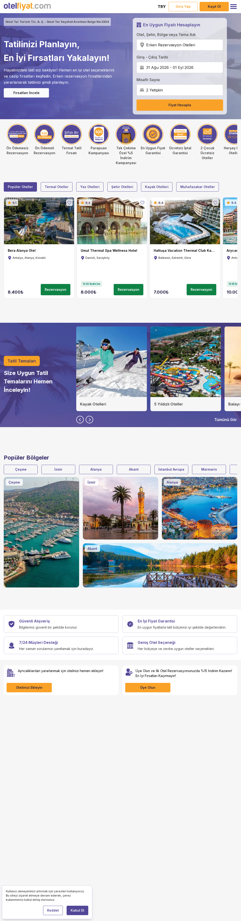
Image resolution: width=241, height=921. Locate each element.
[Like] (69, 202)
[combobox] (196, 45)
